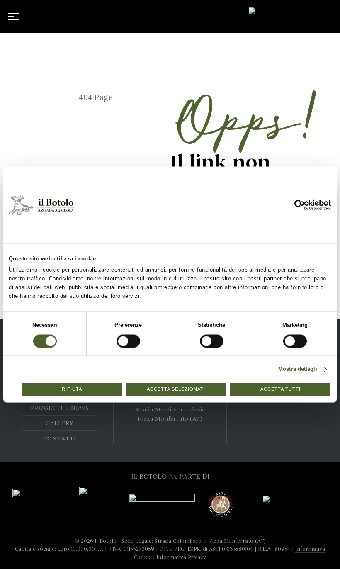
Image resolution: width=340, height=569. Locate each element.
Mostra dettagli (297, 369)
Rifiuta (72, 389)
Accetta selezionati (176, 389)
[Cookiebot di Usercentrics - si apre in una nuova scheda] (301, 204)
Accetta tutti (280, 389)
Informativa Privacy (181, 557)
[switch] (120, 338)
